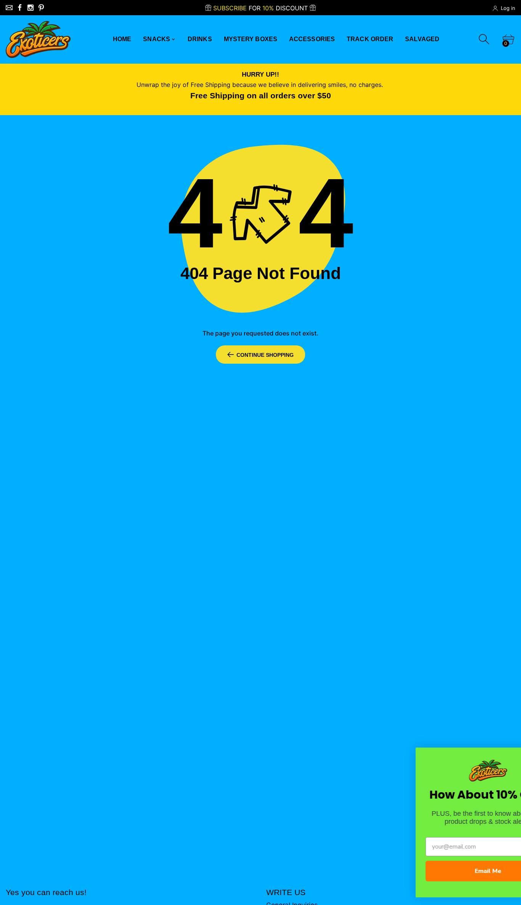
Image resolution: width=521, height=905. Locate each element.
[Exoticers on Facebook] (19, 7)
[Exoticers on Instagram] (30, 7)
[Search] (485, 39)
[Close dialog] (504, 756)
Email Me (441, 871)
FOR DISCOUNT (261, 8)
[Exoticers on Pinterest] (41, 7)
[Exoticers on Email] (9, 7)
